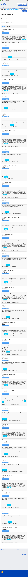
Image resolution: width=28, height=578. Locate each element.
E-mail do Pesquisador (21, 8)
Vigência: (3, 42)
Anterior (8, 544)
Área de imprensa (25, 8)
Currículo (7, 32)
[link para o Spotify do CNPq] (25, 5)
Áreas (6, 21)
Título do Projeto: (4, 50)
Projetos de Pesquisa (23, 9)
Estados (7, 18)
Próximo (20, 544)
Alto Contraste (14, 1)
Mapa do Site (18, 1)
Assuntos (8, 9)
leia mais (23, 39)
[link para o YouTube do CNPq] (19, 5)
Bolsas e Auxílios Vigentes (17, 9)
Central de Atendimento (14, 8)
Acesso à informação (7, 0)
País (2, 18)
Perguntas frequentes (9, 8)
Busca (11, 21)
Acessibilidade (10, 1)
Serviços (17, 8)
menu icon (27, 0)
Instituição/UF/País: (4, 40)
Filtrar (4, 26)
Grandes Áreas (2, 21)
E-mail (3, 32)
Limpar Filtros (8, 26)
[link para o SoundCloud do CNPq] (20, 5)
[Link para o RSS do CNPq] (26, 5)
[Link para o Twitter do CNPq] (23, 5)
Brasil (2, 0)
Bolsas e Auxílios (12, 9)
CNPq (5, 9)
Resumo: (3, 36)
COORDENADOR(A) (4, 45)
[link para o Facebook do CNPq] (22, 5)
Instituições (15, 18)
